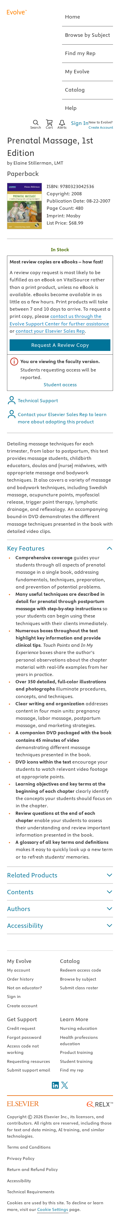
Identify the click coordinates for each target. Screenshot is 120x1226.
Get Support (22, 1019)
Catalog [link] (75, 89)
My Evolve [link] (77, 71)
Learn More (74, 1019)
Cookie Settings (52, 1209)
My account (18, 970)
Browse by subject (78, 979)
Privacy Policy (20, 1158)
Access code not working (23, 1049)
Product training (76, 1052)
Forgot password (24, 1037)
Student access (60, 384)
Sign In (80, 123)
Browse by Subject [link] (87, 35)
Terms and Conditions (29, 1147)
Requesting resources (28, 1061)
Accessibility (19, 1180)
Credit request (21, 1028)
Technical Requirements (30, 1191)
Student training (76, 1061)
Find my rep (72, 1070)
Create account (22, 1005)
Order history (20, 979)
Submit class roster (79, 987)
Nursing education (78, 1028)
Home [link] (72, 16)
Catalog (70, 961)
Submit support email (28, 1070)
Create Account (101, 127)
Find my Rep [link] (80, 53)
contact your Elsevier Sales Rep (50, 331)
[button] (60, 548)
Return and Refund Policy (32, 1169)
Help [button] (71, 108)
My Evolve (19, 961)
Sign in (14, 996)
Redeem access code (80, 970)
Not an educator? (24, 987)
